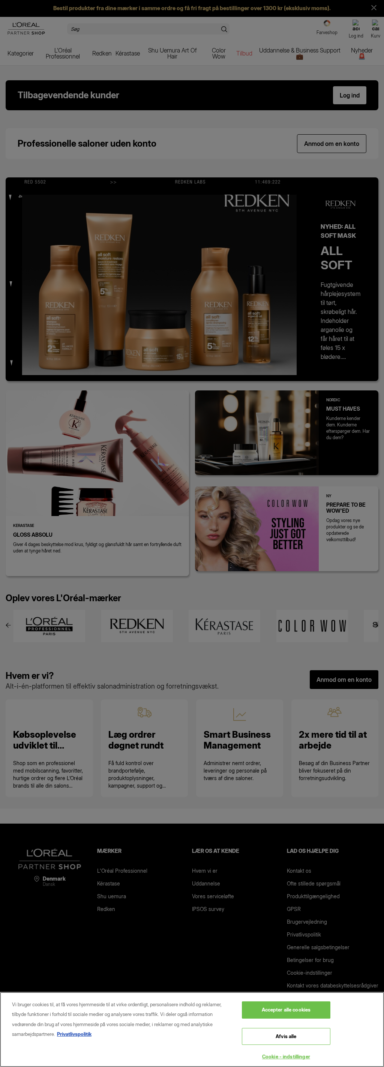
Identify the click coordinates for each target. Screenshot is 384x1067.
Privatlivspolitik (74, 1034)
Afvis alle (286, 1036)
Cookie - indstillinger (286, 1056)
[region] (192, 1029)
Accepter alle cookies (286, 1010)
